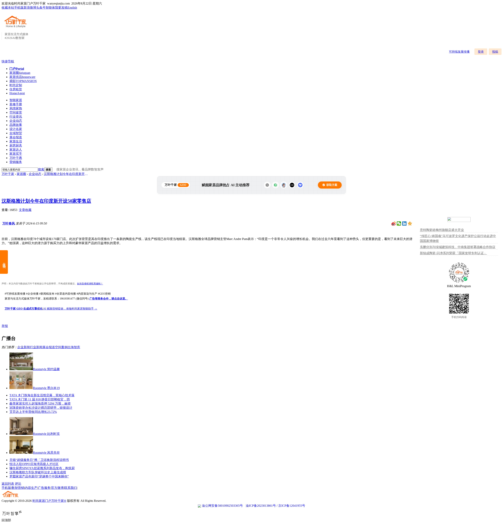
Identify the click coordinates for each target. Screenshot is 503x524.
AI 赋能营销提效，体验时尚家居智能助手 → (70, 308)
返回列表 (8, 483)
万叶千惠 (15, 157)
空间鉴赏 (15, 112)
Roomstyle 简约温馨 (46, 369)
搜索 (41, 169)
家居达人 (15, 149)
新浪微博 (30, 7)
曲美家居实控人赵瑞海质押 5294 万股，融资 (40, 403)
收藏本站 (8, 7)
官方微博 (57, 487)
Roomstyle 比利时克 (46, 433)
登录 (481, 51)
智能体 (50, 7)
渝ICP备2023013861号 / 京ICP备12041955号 (275, 505)
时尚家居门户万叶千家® (49, 500)
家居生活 (15, 141)
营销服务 (15, 162)
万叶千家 (8, 174)
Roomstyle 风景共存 (46, 452)
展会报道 (15, 137)
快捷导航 (8, 61)
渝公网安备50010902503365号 (222, 505)
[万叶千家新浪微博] (393, 223)
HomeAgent (17, 93)
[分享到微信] (399, 223)
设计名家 (15, 129)
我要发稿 (61, 7)
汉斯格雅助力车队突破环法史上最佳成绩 (37, 472)
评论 (18, 483)
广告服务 (44, 487)
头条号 (41, 7)
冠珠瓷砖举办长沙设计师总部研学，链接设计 (40, 407)
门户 (16, 68)
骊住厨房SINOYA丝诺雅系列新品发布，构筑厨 (42, 468)
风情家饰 (15, 108)
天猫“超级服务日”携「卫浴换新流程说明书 (39, 460)
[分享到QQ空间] (410, 223)
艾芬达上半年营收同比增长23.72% (33, 411)
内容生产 (31, 487)
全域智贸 (15, 133)
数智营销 (18, 487)
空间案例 (61, 347)
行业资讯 (15, 116)
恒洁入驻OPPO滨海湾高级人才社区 (34, 464)
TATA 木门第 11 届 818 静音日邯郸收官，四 (39, 399)
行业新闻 (36, 347)
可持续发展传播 (459, 51)
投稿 (495, 51)
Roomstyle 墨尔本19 (46, 388)
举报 (5, 326)
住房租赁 (15, 89)
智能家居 (15, 100)
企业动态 (15, 120)
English (72, 7)
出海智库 (74, 347)
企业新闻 (23, 347)
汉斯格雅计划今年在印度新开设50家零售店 (66, 174)
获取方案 (331, 184)
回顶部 (6, 520)
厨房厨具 (15, 145)
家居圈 (19, 72)
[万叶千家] (16, 27)
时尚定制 (15, 85)
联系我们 (70, 487)
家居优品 (22, 77)
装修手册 (15, 104)
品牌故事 (15, 124)
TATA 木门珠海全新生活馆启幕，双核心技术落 (41, 395)
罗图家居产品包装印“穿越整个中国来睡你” (39, 476)
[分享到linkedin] (404, 223)
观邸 (23, 81)
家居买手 (15, 153)
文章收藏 (25, 210)
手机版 (19, 7)
